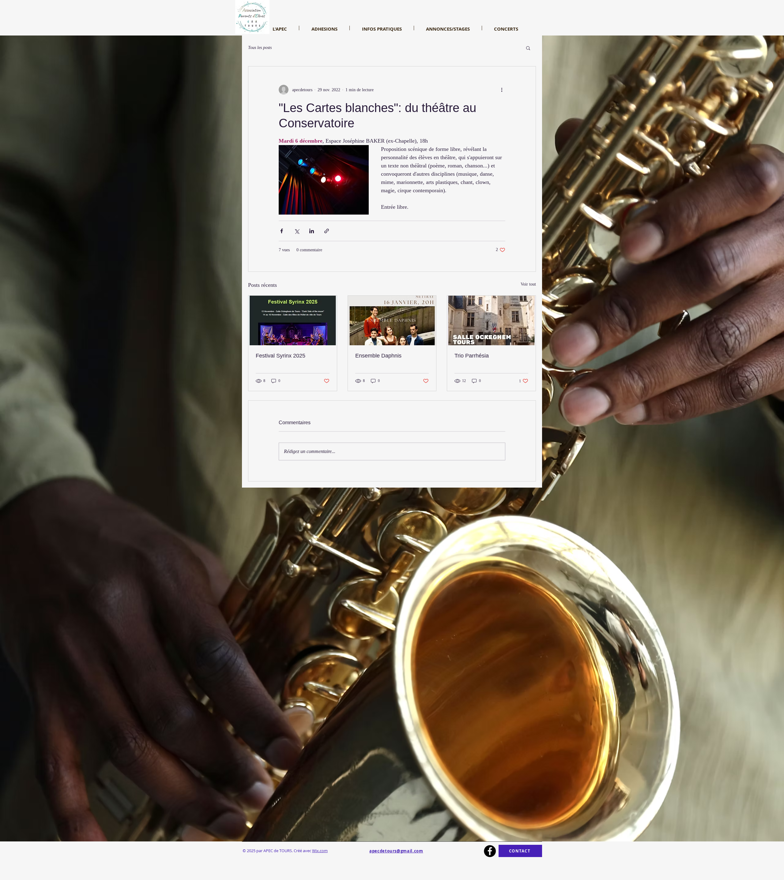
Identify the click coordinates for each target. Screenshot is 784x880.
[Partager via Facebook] (282, 231)
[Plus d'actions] (501, 89)
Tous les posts (260, 47)
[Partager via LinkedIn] (312, 231)
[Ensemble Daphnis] (392, 320)
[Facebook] (490, 851)
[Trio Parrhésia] (491, 320)
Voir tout (528, 284)
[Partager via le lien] (327, 231)
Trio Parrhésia (471, 356)
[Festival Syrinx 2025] (292, 320)
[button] (528, 47)
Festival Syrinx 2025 (280, 356)
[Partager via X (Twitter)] (297, 231)
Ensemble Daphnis (378, 356)
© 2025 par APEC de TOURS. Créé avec (285, 850)
